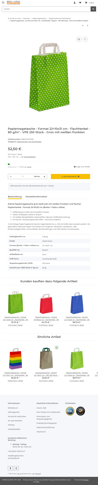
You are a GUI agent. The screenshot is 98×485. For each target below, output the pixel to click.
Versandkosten (30, 157)
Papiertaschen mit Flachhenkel (29, 142)
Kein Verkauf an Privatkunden (48, 412)
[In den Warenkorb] (10, 33)
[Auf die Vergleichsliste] (79, 39)
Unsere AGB (41, 408)
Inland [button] (29, 167)
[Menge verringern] (10, 176)
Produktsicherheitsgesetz (47, 423)
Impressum (41, 432)
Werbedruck (13, 408)
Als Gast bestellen (15, 420)
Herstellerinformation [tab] (36, 197)
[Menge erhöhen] (44, 176)
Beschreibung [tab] (15, 197)
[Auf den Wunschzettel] (85, 39)
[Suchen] (93, 9)
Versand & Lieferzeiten (17, 416)
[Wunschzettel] (80, 2)
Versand (38, 474)
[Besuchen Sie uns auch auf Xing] (16, 468)
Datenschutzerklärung (45, 427)
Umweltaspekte (14, 429)
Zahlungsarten (14, 412)
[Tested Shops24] (80, 411)
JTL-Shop (85, 480)
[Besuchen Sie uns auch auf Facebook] (10, 468)
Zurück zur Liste (15, 18)
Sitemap (11, 425)
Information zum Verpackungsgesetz (44, 417)
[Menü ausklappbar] (3, 1)
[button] (74, 2)
